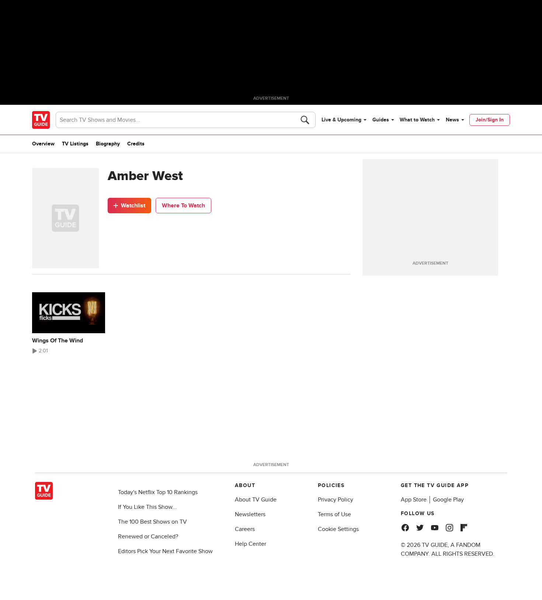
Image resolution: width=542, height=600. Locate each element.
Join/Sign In (490, 120)
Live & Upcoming (341, 120)
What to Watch (417, 120)
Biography (108, 144)
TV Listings (75, 144)
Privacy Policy (335, 499)
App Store (414, 499)
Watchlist (133, 205)
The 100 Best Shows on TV (152, 521)
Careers (245, 529)
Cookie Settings (338, 529)
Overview (43, 144)
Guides (380, 120)
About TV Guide (256, 499)
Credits (136, 144)
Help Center (250, 544)
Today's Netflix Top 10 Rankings (158, 492)
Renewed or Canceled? (148, 536)
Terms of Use (334, 514)
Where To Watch (183, 205)
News (452, 120)
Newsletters (250, 514)
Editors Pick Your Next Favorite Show (165, 551)
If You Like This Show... (147, 507)
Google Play (448, 499)
